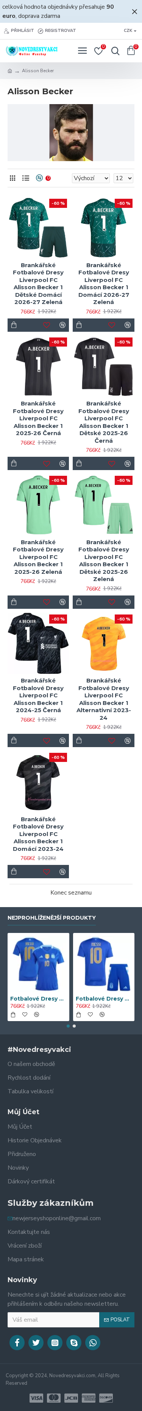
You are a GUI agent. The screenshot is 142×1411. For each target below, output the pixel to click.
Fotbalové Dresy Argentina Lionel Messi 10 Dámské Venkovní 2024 (38, 998)
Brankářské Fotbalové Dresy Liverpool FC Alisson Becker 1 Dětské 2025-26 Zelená (103, 560)
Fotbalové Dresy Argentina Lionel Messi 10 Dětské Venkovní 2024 (104, 998)
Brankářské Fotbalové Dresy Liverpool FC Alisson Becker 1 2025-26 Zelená (38, 556)
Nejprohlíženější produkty (52, 918)
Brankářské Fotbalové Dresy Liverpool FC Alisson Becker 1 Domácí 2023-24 (38, 834)
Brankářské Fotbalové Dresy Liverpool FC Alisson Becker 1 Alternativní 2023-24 (103, 699)
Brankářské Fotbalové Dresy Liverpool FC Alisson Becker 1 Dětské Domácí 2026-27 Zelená (38, 283)
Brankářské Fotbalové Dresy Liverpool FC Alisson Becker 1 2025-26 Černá (38, 418)
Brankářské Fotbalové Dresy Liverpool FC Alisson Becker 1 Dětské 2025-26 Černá (103, 422)
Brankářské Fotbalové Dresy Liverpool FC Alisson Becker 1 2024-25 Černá (38, 695)
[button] (68, 1026)
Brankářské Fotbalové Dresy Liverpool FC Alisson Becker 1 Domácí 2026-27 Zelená (103, 283)
